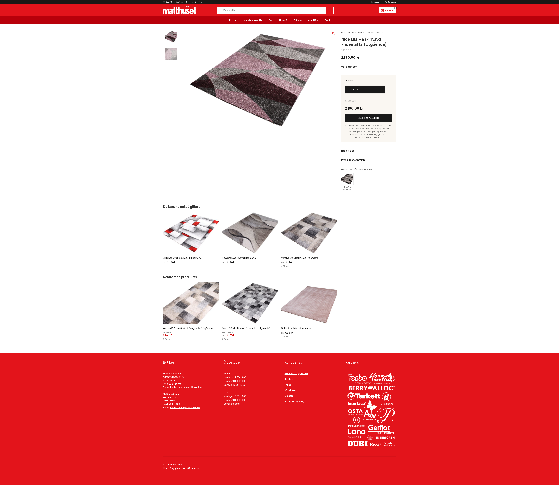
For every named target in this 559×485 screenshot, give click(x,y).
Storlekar (349, 80)
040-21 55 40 (174, 383)
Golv (271, 20)
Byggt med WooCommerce (185, 468)
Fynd (327, 20)
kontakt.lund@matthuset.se (185, 407)
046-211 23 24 (174, 404)
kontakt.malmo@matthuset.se (186, 387)
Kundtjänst (376, 2)
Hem (165, 468)
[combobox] (271, 10)
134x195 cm (352, 89)
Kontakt (289, 379)
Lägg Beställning (369, 118)
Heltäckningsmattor (252, 20)
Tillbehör (283, 20)
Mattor (233, 20)
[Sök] (329, 10)
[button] (333, 33)
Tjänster (298, 20)
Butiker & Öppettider (296, 373)
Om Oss (289, 395)
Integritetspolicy (294, 401)
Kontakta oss (390, 2)
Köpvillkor (290, 390)
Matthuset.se (347, 32)
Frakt (288, 384)
